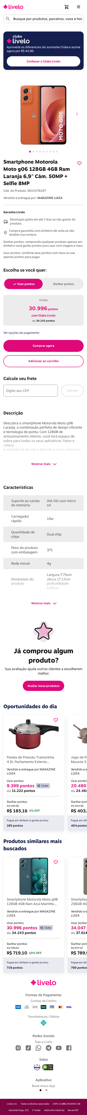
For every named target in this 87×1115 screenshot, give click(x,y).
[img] (47, 1067)
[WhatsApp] (38, 1048)
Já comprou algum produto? (44, 655)
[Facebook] (68, 1048)
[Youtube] (58, 1048)
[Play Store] (46, 1090)
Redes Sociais (43, 1036)
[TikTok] (28, 1048)
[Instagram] (18, 1048)
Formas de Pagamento (43, 995)
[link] (13, 7)
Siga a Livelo (43, 1041)
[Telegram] (48, 1048)
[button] (67, 7)
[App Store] (40, 1090)
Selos (43, 1059)
